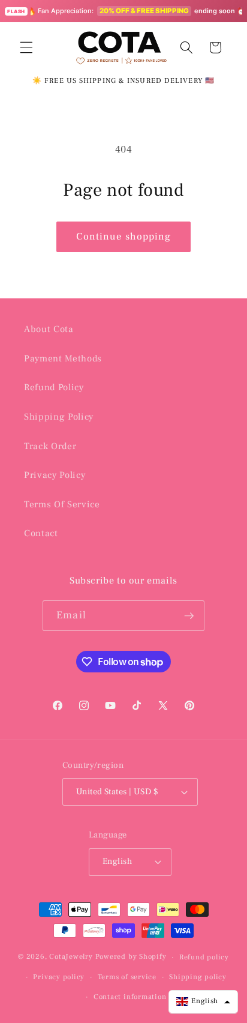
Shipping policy (198, 977)
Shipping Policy (59, 417)
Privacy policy (59, 977)
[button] (26, 47)
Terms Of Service (62, 504)
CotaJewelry (70, 957)
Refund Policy (54, 387)
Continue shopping (123, 236)
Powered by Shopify (131, 957)
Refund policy (204, 957)
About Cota (49, 329)
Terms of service (127, 977)
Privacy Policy (54, 475)
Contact (41, 533)
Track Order (50, 446)
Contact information (130, 996)
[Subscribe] (188, 616)
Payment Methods (63, 358)
